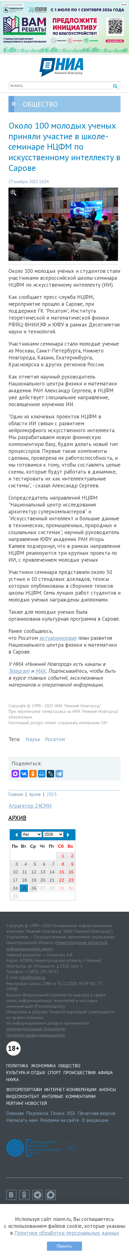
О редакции (95, 1120)
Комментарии (80, 1096)
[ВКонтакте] (24, 773)
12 (33, 871)
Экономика (43, 1066)
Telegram (18, 670)
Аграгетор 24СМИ (30, 805)
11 (24, 871)
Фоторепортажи (24, 1089)
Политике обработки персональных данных (66, 1232)
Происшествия (79, 1072)
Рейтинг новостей (26, 1103)
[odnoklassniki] (26, 1198)
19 (33, 880)
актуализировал (58, 637)
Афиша (105, 1072)
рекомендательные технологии (35, 1029)
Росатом (55, 739)
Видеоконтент (22, 1096)
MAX (40, 670)
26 (33, 888)
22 (61, 880)
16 (71, 871)
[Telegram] (59, 773)
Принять (64, 1246)
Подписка (37, 1113)
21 (51, 880)
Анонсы (107, 1089)
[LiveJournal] (50, 773)
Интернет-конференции (70, 1089)
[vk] (12, 1198)
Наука (33, 739)
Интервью (52, 1096)
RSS (71, 1113)
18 (24, 880)
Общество (69, 1066)
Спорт (54, 1072)
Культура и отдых (25, 1072)
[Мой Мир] (41, 773)
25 (24, 888)
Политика (17, 1066)
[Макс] (52, 1198)
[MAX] (15, 773)
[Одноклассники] (33, 773)
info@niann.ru (32, 977)
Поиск (57, 1113)
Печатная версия (96, 1113)
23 (71, 880)
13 (42, 871)
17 (15, 880)
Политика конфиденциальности (35, 1035)
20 (42, 880)
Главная (15, 794)
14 (51, 871)
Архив (35, 794)
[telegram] (39, 1198)
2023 (52, 794)
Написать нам (22, 1120)
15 (61, 871)
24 (15, 888)
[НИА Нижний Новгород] (61, 75)
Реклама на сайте (59, 1120)
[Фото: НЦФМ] (64, 224)
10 (15, 871)
